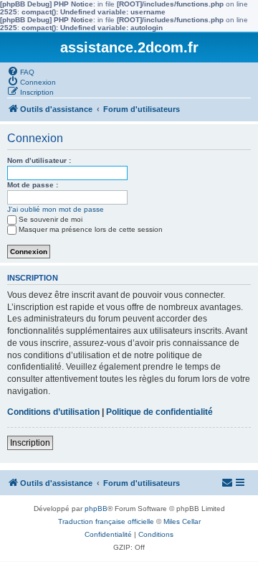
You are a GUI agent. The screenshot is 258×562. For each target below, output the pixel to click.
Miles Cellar (182, 521)
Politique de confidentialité (159, 412)
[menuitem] (20, 71)
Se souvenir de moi (50, 219)
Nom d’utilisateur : (39, 160)
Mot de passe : (32, 185)
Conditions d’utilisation (53, 412)
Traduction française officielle (106, 521)
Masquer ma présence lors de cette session (91, 229)
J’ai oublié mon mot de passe (55, 209)
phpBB (96, 508)
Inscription (30, 443)
